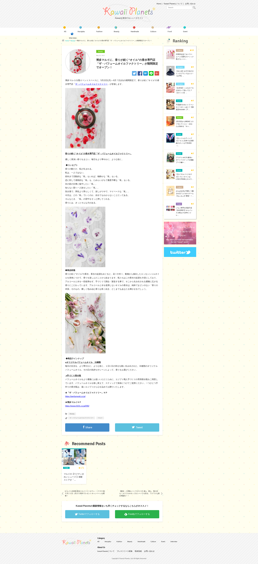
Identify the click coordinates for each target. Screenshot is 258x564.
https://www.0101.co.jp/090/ (77, 406)
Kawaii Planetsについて (173, 4)
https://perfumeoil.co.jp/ (75, 396)
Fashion (119, 541)
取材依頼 (138, 551)
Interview (174, 541)
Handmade (141, 541)
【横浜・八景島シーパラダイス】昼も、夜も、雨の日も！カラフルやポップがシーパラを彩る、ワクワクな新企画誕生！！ (139, 493)
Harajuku (108, 541)
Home (159, 4)
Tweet (139, 427)
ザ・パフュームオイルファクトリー (91, 84)
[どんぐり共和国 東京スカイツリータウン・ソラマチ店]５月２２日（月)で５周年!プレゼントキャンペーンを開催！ (85, 493)
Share (88, 427)
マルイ (100, 418)
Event (163, 541)
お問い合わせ (190, 4)
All (98, 541)
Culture (153, 541)
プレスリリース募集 (124, 551)
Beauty (100, 51)
